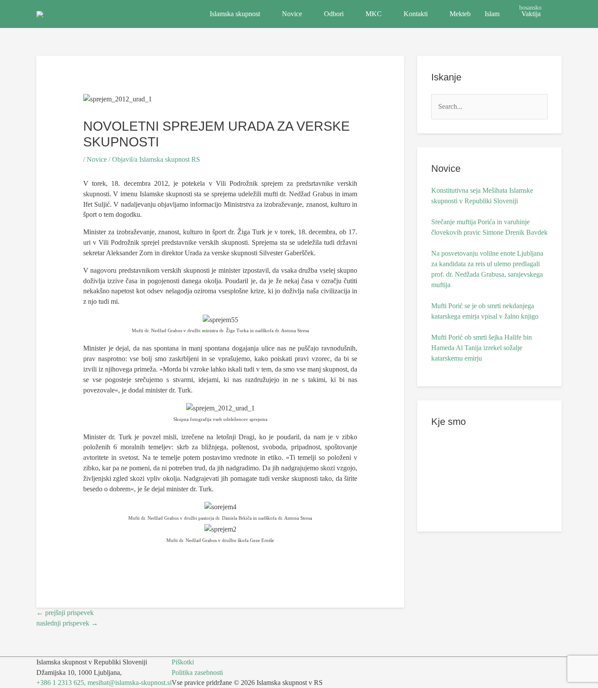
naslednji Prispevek (67, 623)
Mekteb (460, 13)
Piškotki (183, 662)
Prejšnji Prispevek (65, 612)
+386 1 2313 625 (60, 682)
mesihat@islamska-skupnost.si (130, 682)
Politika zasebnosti (197, 672)
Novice (292, 13)
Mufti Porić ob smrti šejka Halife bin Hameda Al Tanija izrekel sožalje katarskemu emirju (481, 348)
